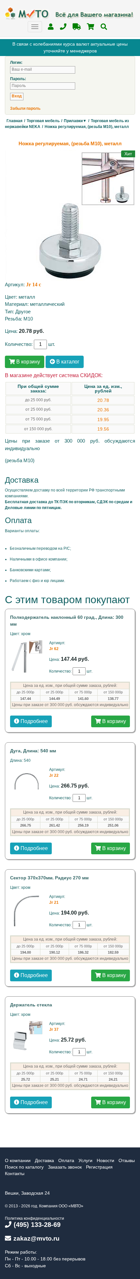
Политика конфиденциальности (34, 1218)
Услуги (85, 1160)
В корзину (27, 361)
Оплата (66, 1160)
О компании (18, 1160)
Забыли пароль (25, 108)
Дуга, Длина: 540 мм (33, 750)
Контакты (14, 1173)
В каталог (67, 361)
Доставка (44, 1160)
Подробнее (33, 721)
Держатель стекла (31, 1004)
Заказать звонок (65, 1167)
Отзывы (127, 1160)
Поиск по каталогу (24, 1167)
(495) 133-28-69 (37, 1224)
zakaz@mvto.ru (36, 1238)
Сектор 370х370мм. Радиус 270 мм (49, 877)
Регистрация (99, 1167)
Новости (105, 1160)
